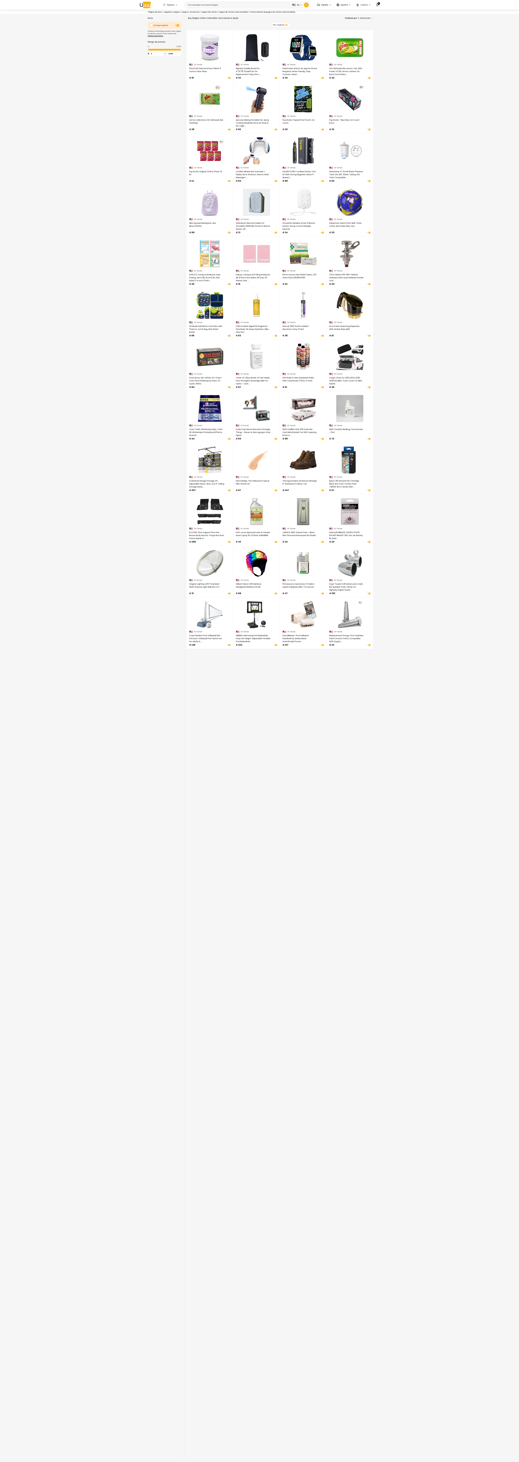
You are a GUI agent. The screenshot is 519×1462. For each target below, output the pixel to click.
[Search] (306, 5)
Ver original (278, 24)
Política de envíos (155, 36)
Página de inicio (155, 12)
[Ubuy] (145, 4)
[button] (324, 5)
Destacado (365, 18)
